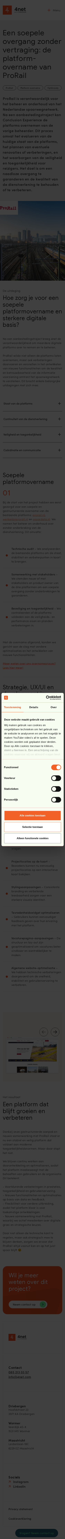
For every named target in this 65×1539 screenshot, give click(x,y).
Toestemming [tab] (12, 707)
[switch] (56, 778)
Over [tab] (54, 707)
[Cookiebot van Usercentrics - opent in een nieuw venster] (46, 697)
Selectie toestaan (32, 826)
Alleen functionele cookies (33, 838)
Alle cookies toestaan (32, 815)
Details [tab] (33, 707)
